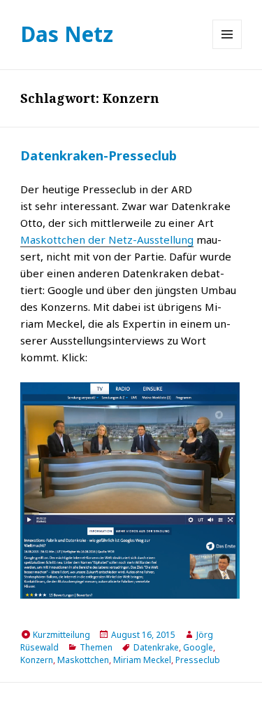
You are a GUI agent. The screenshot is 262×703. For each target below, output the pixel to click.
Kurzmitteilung (61, 635)
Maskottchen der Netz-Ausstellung (107, 239)
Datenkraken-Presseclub (98, 155)
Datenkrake (156, 647)
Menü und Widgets (227, 48)
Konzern (36, 660)
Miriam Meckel (142, 660)
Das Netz (66, 34)
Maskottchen (83, 660)
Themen (96, 647)
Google (198, 647)
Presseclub (197, 660)
